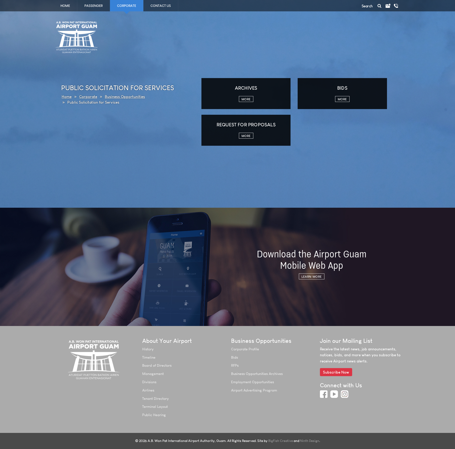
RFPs (235, 365)
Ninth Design (309, 441)
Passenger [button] (93, 6)
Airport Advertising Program (254, 390)
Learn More (311, 276)
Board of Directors (157, 365)
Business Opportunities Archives (257, 373)
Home (65, 6)
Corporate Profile (245, 349)
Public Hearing (154, 415)
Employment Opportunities (252, 382)
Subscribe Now (336, 372)
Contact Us (160, 6)
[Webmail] (387, 6)
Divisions (149, 382)
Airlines (148, 390)
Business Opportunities (125, 96)
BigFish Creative (280, 441)
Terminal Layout (155, 406)
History (148, 349)
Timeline (148, 357)
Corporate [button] (126, 6)
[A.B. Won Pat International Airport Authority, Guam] (94, 359)
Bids (234, 357)
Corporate (88, 96)
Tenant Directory (155, 398)
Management (153, 373)
